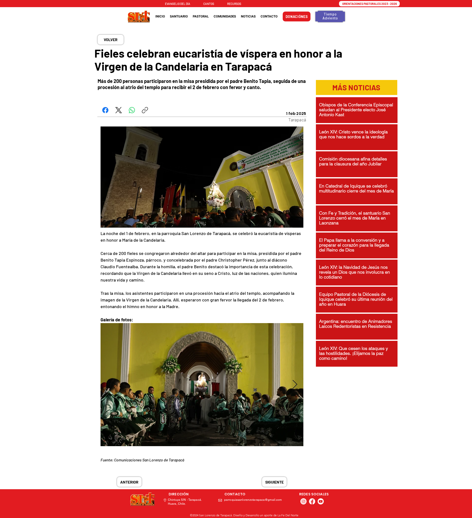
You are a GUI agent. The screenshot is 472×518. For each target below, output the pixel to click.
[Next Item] (295, 385)
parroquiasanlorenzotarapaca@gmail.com (253, 500)
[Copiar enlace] (145, 110)
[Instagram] (303, 501)
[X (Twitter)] (118, 110)
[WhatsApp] (132, 110)
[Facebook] (105, 110)
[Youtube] (321, 501)
